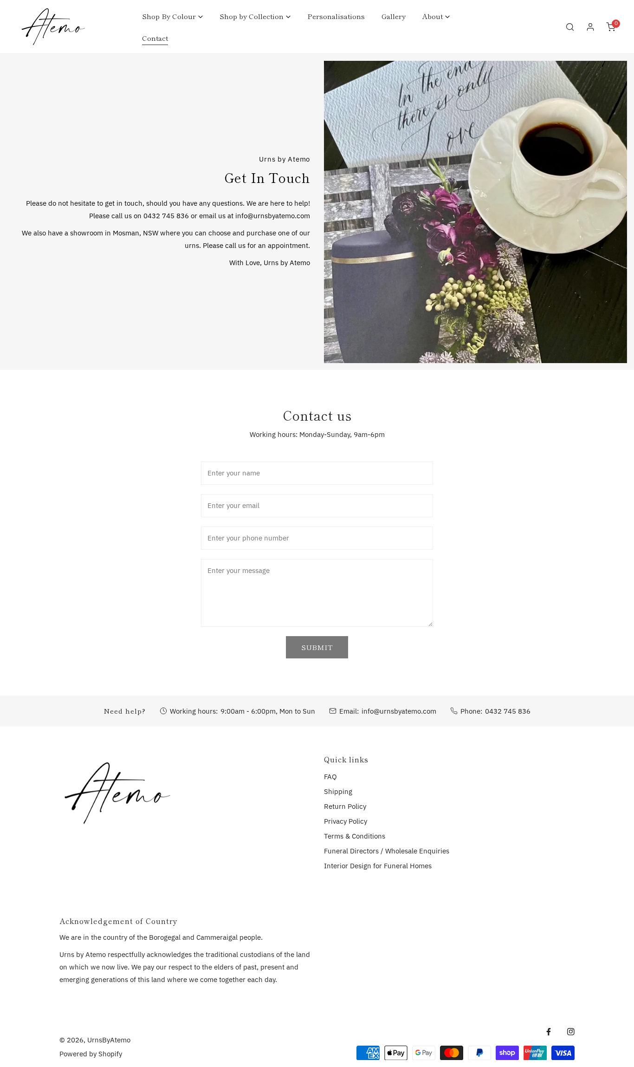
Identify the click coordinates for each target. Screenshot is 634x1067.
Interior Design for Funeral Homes (378, 865)
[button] (172, 16)
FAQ (330, 776)
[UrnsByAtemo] (53, 26)
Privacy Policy (345, 821)
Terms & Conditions (354, 836)
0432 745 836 (507, 711)
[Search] (570, 27)
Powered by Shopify (90, 1053)
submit (317, 647)
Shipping (338, 791)
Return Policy (345, 806)
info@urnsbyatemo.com (399, 711)
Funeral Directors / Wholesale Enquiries (386, 850)
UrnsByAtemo (108, 1039)
